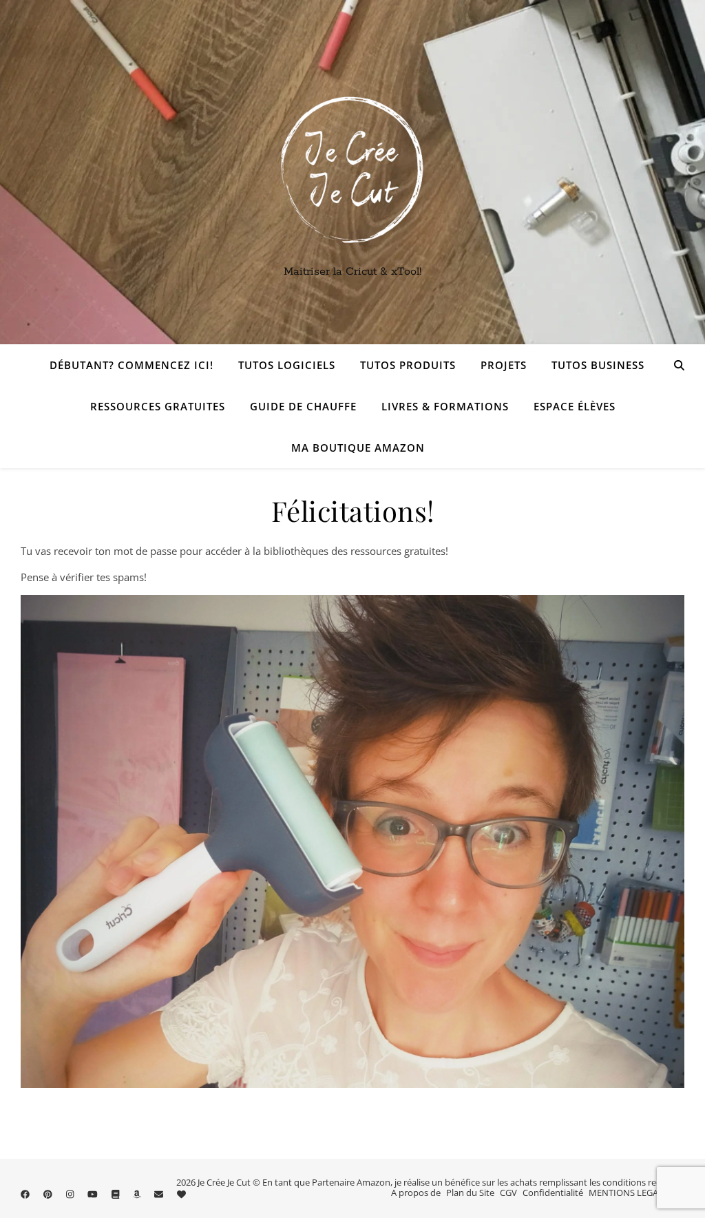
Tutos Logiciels (286, 365)
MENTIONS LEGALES (631, 1192)
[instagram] (71, 1194)
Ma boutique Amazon (358, 447)
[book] (116, 1194)
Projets (504, 365)
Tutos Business (597, 365)
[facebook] (26, 1194)
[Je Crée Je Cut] (352, 172)
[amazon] (138, 1194)
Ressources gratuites (157, 406)
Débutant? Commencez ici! (131, 365)
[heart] (181, 1194)
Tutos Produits (408, 365)
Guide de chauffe (303, 406)
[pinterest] (48, 1194)
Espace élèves (574, 406)
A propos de (416, 1192)
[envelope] (159, 1194)
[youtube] (93, 1194)
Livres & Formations (445, 406)
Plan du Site (470, 1192)
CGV (508, 1192)
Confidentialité (553, 1192)
